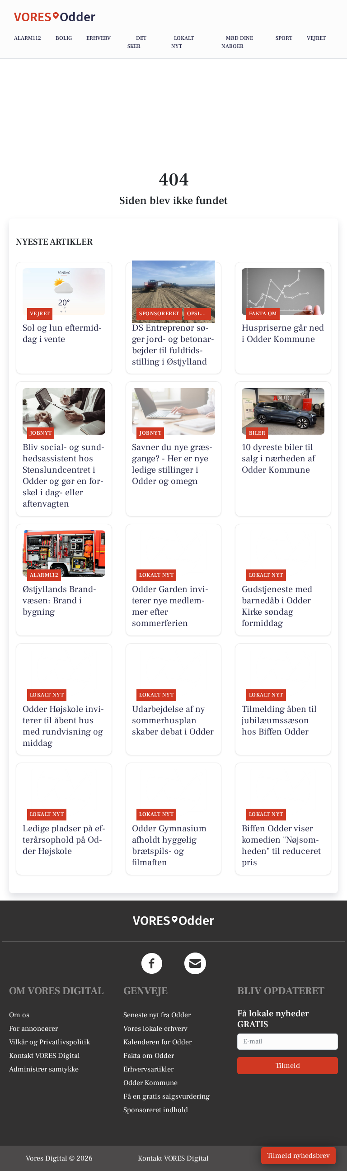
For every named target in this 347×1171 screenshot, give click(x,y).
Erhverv (98, 38)
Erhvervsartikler (148, 1069)
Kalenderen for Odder (157, 1042)
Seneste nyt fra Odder (157, 1014)
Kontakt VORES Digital (44, 1055)
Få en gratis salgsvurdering (166, 1096)
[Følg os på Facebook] (152, 963)
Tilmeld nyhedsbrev (298, 1155)
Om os (19, 1014)
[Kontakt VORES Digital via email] (195, 963)
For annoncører (33, 1028)
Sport (284, 38)
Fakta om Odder (148, 1055)
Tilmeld (288, 1065)
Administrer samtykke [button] (44, 1069)
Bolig (64, 38)
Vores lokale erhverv (155, 1028)
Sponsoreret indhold (155, 1109)
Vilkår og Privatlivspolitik (49, 1042)
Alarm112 (27, 38)
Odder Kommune (150, 1082)
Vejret (316, 38)
